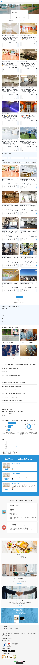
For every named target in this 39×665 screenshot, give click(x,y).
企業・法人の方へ (4, 640)
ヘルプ (9, 640)
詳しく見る (19, 583)
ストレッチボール (22, 162)
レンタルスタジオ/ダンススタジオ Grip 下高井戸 (9, 488)
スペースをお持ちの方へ (5, 628)
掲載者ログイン (12, 628)
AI (36, 35)
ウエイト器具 (5, 162)
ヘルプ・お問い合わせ (33, 633)
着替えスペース (34, 162)
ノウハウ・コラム (4, 633)
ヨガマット (10, 162)
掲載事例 (16, 628)
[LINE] (15, 662)
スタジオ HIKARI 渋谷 (7, 468)
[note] (24, 662)
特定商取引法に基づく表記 (25, 633)
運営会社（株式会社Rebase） (6, 635)
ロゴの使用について (5, 634)
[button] (19, 309)
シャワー (29, 162)
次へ (19, 296)
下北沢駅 (13, 14)
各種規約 (9, 633)
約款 (12, 633)
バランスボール (15, 162)
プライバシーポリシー (16, 633)
